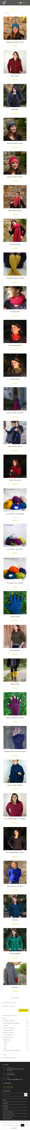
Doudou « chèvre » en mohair (15, 412)
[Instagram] (8, 1087)
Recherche (23, 1010)
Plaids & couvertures (8, 1032)
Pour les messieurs (8, 1035)
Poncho (6, 1044)
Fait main (5, 1025)
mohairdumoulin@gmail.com (15, 1079)
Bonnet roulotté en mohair (15, 177)
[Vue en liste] (16, 9)
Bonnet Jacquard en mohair (15, 143)
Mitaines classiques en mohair (15, 717)
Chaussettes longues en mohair (15, 278)
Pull (5, 1046)
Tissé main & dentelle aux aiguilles (11, 1050)
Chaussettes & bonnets (9, 1020)
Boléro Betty (15, 109)
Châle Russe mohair (15, 244)
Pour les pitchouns (8, 1037)
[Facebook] (4, 1087)
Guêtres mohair (15, 684)
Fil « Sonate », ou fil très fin (15, 549)
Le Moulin (5, 1109)
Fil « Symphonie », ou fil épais (15, 583)
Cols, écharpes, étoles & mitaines (11, 1023)
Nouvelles (5, 1103)
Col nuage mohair (15, 311)
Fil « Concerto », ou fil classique (15, 514)
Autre (4, 1018)
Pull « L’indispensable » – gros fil (15, 852)
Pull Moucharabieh (15, 953)
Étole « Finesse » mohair (15, 446)
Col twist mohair (15, 379)
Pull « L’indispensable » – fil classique (15, 819)
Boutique (5, 1106)
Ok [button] (22, 1125)
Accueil (5, 1100)
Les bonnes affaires (8, 1030)
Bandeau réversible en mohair (15, 42)
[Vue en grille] (13, 9)
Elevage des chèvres (8, 1115)
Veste (5, 1048)
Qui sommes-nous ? (8, 1112)
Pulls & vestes (6, 1039)
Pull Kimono (15, 920)
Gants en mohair (15, 616)
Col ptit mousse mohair (15, 345)
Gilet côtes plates (15, 650)
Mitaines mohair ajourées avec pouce (15, 751)
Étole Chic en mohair (15, 480)
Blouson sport (15, 76)
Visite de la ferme (7, 1118)
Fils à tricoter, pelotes (8, 1028)
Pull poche (15, 987)
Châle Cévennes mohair (15, 210)
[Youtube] (11, 1087)
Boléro (5, 1042)
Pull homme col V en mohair (15, 886)
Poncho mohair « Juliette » (15, 785)
